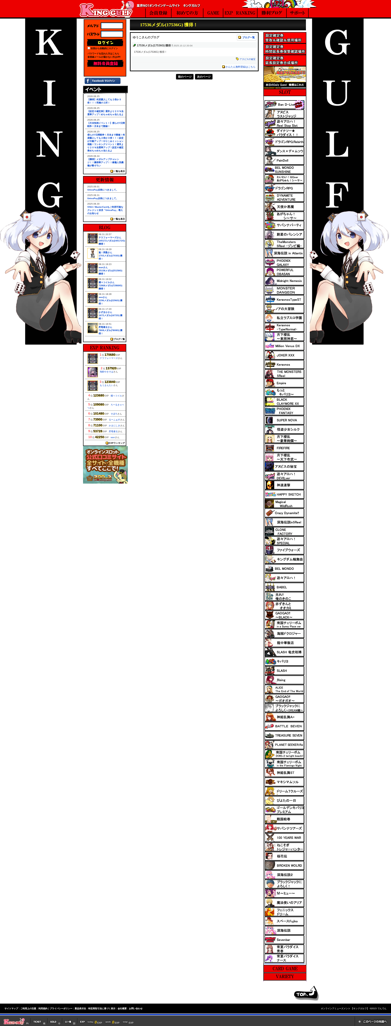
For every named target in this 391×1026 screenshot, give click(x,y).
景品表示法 (80, 1008)
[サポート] (298, 13)
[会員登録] (158, 13)
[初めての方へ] (187, 13)
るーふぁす (114, 419)
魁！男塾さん (105, 252)
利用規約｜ (44, 1008)
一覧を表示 (119, 171)
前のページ (185, 76)
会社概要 (122, 1008)
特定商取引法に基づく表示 (101, 1008)
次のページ (204, 76)
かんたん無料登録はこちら (240, 66)
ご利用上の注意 (28, 1008)
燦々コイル (116, 395)
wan (113, 437)
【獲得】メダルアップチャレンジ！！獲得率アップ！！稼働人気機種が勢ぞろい (105, 162)
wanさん (103, 267)
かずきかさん (105, 312)
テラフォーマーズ (109, 358)
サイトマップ (11, 1008)
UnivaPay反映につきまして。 (102, 189)
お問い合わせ (136, 1008)
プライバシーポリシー (61, 1008)
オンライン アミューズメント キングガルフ (107, 9)
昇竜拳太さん (105, 327)
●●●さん (103, 297)
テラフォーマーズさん (110, 237)
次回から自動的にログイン (104, 48)
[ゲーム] (213, 13)
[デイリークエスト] (284, 87)
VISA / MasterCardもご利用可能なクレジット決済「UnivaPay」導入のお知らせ (105, 210)
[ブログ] (272, 13)
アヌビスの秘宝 (247, 59)
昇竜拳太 (113, 431)
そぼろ (114, 414)
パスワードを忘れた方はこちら (103, 53)
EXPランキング (117, 443)
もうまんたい (106, 385)
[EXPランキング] (240, 13)
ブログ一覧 (248, 37)
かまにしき (114, 425)
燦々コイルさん (106, 282)
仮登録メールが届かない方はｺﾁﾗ (104, 57)
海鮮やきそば (106, 371)
